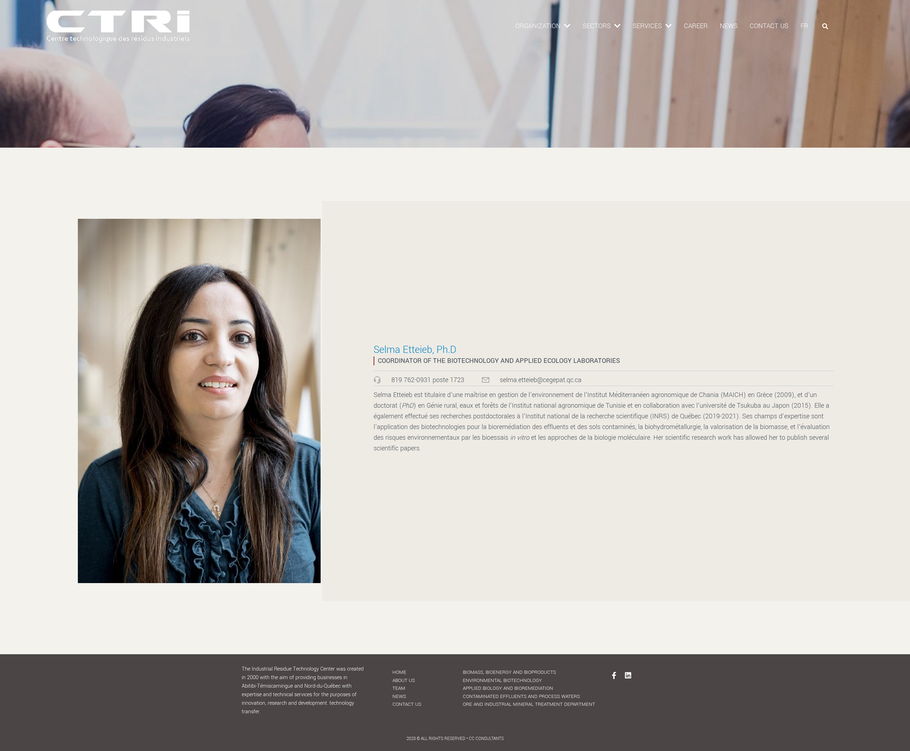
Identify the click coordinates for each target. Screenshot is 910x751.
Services (647, 26)
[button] (825, 26)
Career (696, 26)
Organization (538, 26)
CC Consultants (486, 739)
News (729, 26)
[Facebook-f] (614, 675)
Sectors (597, 26)
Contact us (769, 26)
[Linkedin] (628, 675)
